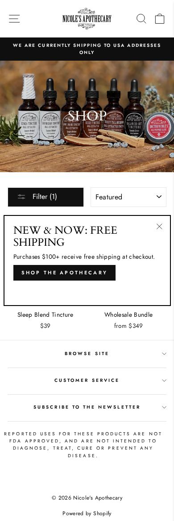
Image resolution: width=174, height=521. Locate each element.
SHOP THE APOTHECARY (64, 272)
